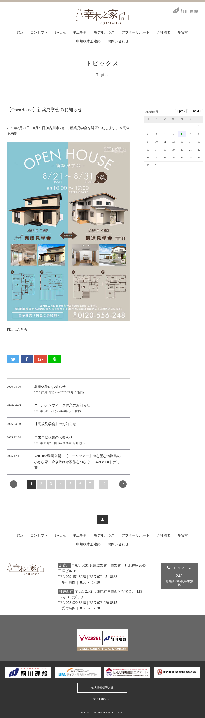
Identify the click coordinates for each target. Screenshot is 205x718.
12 (104, 484)
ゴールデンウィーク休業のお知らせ (62, 405)
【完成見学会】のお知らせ (55, 424)
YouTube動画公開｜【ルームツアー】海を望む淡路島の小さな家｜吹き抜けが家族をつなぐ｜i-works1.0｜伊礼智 (77, 462)
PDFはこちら (17, 329)
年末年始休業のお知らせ (53, 437)
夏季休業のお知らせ (50, 387)
